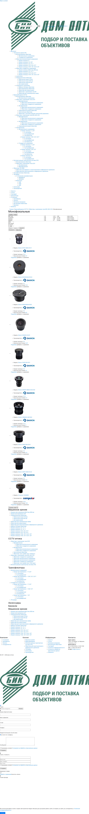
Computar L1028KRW (23, 495)
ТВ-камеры (14, 599)
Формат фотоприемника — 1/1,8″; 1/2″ (23, 589)
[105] (62, 216)
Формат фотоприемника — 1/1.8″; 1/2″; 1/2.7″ (25, 576)
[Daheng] (26, 219)
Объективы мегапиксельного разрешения (27, 544)
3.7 (26, 256)
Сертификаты (17, 198)
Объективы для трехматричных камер (21, 521)
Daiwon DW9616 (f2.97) (24, 335)
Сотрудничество (7, 644)
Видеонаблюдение (30, 641)
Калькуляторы (14, 195)
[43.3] (55, 217)
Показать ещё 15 (13, 507)
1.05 (27, 503)
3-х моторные (19, 573)
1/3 (24, 311)
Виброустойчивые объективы (18, 526)
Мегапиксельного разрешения (19, 570)
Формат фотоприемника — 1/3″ (22, 595)
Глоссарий (13, 194)
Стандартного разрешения (18, 582)
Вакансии (16, 205)
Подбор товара (13, 214)
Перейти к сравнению (5, 774)
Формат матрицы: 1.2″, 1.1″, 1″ (18, 527)
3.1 (26, 370)
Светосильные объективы (20, 552)
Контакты (13, 206)
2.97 (27, 343)
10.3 (27, 285)
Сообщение (3, 745)
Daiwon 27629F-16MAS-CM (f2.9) (26, 389)
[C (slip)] (11, 226)
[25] (48, 220)
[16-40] (62, 220)
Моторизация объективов (20, 203)
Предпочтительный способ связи (8, 732)
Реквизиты (51, 652)
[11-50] (62, 217)
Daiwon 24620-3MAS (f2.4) (25, 472)
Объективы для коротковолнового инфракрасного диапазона (27, 524)
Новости (13, 191)
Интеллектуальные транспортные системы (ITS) (23, 564)
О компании (14, 197)
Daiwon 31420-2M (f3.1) (24, 362)
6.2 (26, 312)
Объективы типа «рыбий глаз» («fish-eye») (25, 563)
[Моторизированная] (72, 220)
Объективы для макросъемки (18, 523)
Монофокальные (18, 547)
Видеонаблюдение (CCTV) (21, 209)
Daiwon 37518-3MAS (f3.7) (25, 248)
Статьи (13, 192)
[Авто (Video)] (72, 219)
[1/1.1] (55, 216)
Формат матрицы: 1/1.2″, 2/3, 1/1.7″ (19, 531)
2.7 (26, 397)
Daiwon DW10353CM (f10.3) (25, 277)
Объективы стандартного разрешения (26, 546)
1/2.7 (24, 254)
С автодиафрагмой (21, 575)
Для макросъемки (18, 520)
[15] (48, 216)
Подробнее (14, 257)
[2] (55, 220)
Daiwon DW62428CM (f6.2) (25, 304)
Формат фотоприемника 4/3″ (18, 513)
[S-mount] (11, 224)
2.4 (26, 452)
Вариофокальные (18, 542)
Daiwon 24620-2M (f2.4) (24, 444)
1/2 (24, 283)
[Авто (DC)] (72, 216)
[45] (48, 219)
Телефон (2, 727)
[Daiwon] (26, 220)
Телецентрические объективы (18, 515)
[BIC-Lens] (26, 216)
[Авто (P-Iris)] (72, 217)
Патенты (16, 200)
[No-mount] (11, 223)
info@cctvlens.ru (63, 26)
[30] (55, 219)
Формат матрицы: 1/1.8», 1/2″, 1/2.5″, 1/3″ (21, 534)
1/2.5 (24, 501)
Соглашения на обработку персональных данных (24, 748)
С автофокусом (20, 581)
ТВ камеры (28, 649)
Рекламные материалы (19, 202)
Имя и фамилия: (4, 717)
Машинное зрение (30, 639)
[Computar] (26, 217)
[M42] (11, 222)
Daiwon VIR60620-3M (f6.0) (25, 417)
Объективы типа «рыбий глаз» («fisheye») (24, 553)
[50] (48, 217)
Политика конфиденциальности (56, 647)
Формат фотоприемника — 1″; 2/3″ (22, 571)
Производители (29, 652)
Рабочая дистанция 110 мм (20, 517)
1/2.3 (24, 396)
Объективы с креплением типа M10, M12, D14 (40, 209)
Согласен (3, 813)
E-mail (1, 722)
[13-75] (62, 219)
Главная (11, 209)
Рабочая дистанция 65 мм (20, 518)
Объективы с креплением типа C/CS (20, 541)
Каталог (14, 51)
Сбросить (18, 230)
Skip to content (4, 0)
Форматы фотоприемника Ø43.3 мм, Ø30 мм (22, 512)
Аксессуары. (28, 650)
